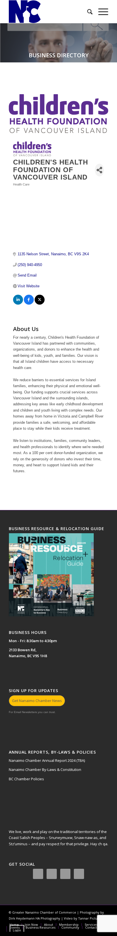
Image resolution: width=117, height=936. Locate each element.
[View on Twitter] (40, 303)
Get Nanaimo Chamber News (37, 700)
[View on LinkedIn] (18, 303)
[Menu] (100, 11)
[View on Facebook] (29, 303)
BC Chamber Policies (26, 778)
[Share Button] (99, 170)
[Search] (87, 11)
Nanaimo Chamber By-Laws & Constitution (45, 769)
